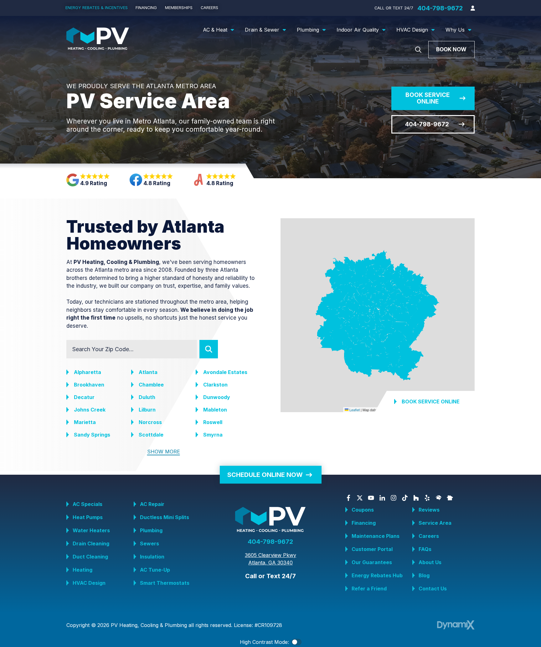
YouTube (371, 498)
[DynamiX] (456, 625)
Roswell (212, 422)
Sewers (149, 543)
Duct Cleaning (90, 556)
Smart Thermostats (164, 583)
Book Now (451, 49)
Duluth (147, 397)
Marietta (85, 422)
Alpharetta (87, 372)
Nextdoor (450, 498)
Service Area (435, 523)
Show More (163, 451)
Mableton (215, 410)
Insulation (152, 556)
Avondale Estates (225, 372)
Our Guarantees (372, 562)
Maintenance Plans (375, 536)
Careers (429, 536)
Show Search (418, 50)
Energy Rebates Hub (377, 575)
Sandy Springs (92, 435)
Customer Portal (372, 549)
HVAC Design (89, 583)
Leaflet (354, 409)
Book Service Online (427, 98)
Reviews (429, 510)
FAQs (425, 549)
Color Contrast (296, 642)
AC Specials (87, 504)
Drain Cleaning (91, 543)
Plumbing (151, 530)
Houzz (416, 498)
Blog (424, 575)
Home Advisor (438, 498)
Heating (82, 570)
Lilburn (147, 410)
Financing (364, 523)
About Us (430, 562)
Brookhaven (89, 385)
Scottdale (151, 435)
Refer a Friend (369, 588)
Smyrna (213, 435)
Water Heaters (91, 530)
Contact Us (433, 588)
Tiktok (405, 498)
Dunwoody (216, 397)
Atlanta (148, 372)
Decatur (84, 397)
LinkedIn (382, 498)
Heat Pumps (88, 517)
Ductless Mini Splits (164, 517)
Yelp (427, 498)
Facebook (348, 498)
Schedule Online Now (265, 474)
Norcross (150, 422)
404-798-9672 (440, 8)
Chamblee (151, 385)
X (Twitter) (360, 498)
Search (208, 349)
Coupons (363, 510)
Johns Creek (90, 410)
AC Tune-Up (155, 570)
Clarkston (215, 385)
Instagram (393, 498)
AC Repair (152, 504)
